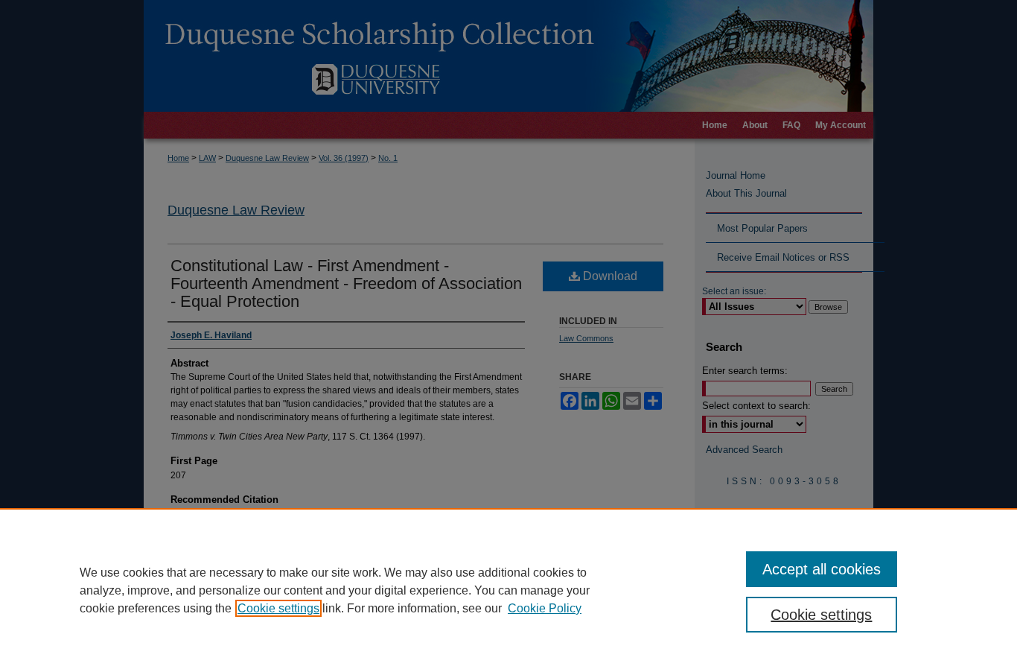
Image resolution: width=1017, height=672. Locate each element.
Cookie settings (278, 608)
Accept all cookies (821, 569)
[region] (508, 590)
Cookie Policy (544, 608)
